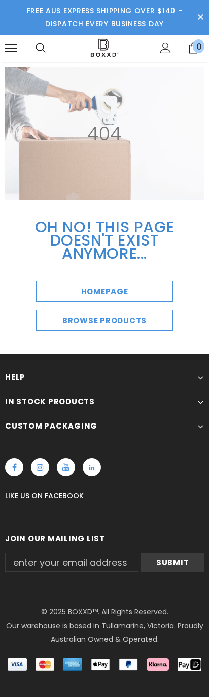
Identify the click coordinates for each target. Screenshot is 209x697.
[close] (200, 17)
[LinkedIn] (92, 467)
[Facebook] (14, 467)
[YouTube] (66, 467)
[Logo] (104, 47)
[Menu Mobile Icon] (11, 48)
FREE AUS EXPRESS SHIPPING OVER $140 (101, 11)
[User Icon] (165, 48)
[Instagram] (40, 467)
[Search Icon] (41, 48)
